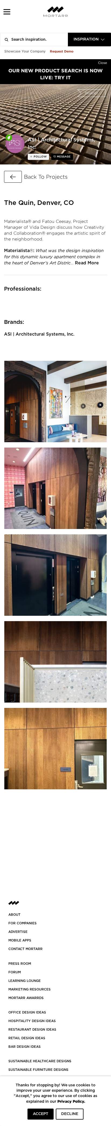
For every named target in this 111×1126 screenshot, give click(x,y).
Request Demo (62, 51)
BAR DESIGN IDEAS (24, 1046)
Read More (87, 263)
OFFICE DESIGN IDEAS (27, 1012)
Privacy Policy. (71, 1101)
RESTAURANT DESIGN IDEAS (32, 1029)
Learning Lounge (24, 980)
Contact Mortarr (25, 949)
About (14, 914)
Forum (14, 972)
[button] (7, 11)
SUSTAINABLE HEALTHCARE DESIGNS (39, 1061)
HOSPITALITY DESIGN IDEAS (32, 1021)
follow (40, 156)
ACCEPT (40, 1114)
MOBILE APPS (19, 940)
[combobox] (89, 39)
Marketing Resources (29, 989)
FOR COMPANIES (22, 923)
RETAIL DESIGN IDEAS (26, 1038)
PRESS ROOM (19, 963)
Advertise (17, 931)
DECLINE (69, 1114)
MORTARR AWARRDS (26, 998)
